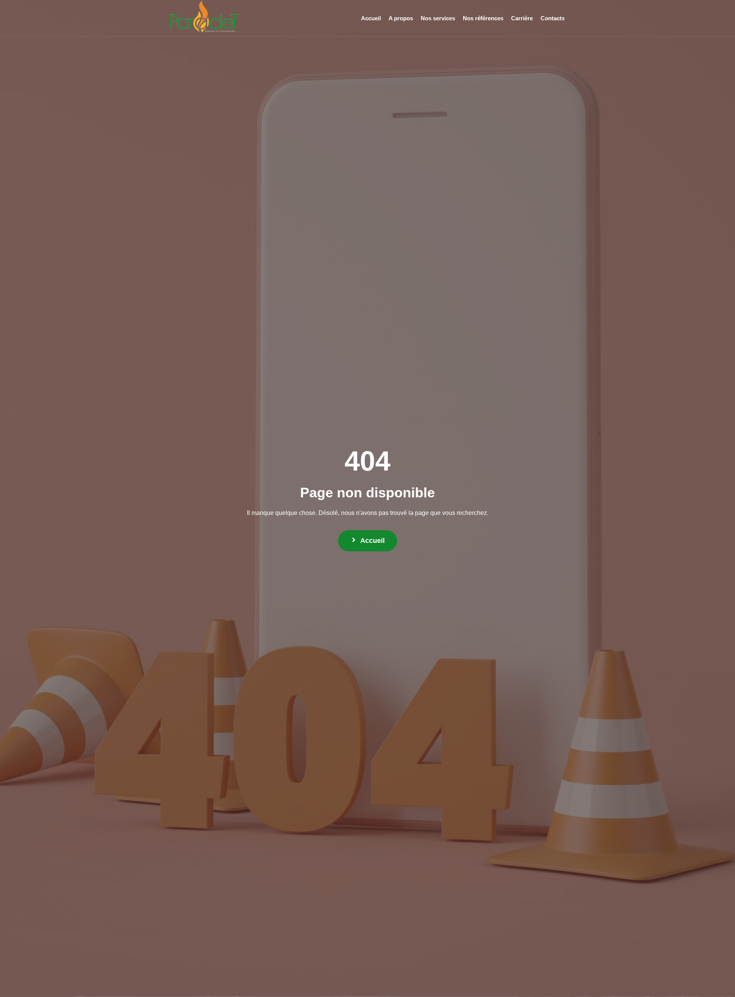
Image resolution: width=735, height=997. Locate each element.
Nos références (483, 18)
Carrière (522, 18)
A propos (401, 18)
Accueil (371, 18)
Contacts (553, 18)
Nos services (438, 18)
